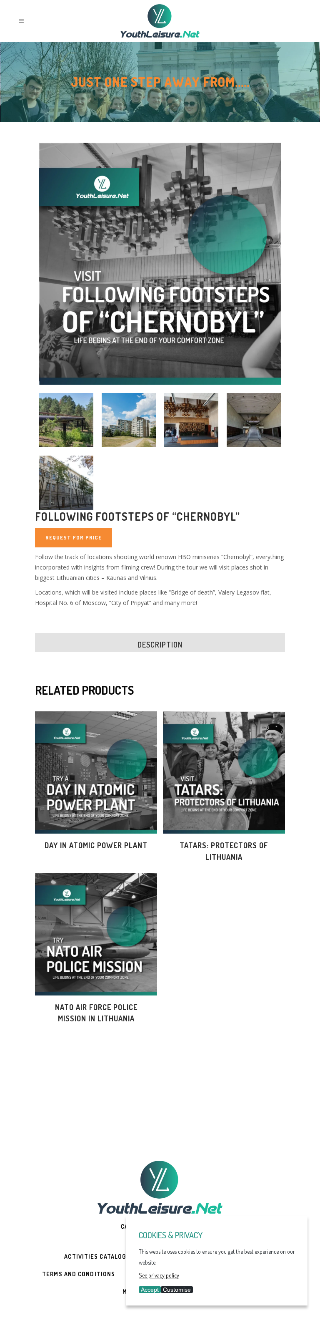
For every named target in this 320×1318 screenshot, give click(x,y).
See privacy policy (159, 1275)
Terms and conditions (78, 1274)
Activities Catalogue (99, 1256)
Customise (177, 1289)
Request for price (73, 537)
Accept (150, 1289)
